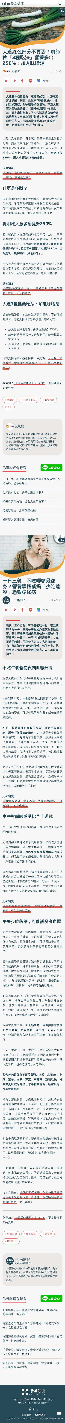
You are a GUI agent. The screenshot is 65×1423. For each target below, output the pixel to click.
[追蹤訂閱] (38, 80)
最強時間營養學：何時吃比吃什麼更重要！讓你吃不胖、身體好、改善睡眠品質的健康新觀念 (32, 1197)
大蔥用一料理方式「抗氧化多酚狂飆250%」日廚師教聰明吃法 (32, 363)
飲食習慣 (49, 400)
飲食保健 (31, 1234)
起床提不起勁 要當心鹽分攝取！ (23, 492)
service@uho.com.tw (39, 1402)
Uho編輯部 (19, 600)
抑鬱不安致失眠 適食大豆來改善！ (25, 501)
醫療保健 (12, 1234)
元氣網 (16, 71)
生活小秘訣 (30, 400)
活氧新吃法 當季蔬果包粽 (19, 510)
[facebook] (30, 1410)
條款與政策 (40, 1415)
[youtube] (35, 1410)
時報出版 (12, 1241)
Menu (62, 1413)
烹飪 (9, 407)
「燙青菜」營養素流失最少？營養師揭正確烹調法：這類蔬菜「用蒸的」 (32, 1352)
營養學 (48, 1234)
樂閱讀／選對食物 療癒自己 (20, 520)
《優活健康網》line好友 (30, 383)
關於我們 (26, 1415)
